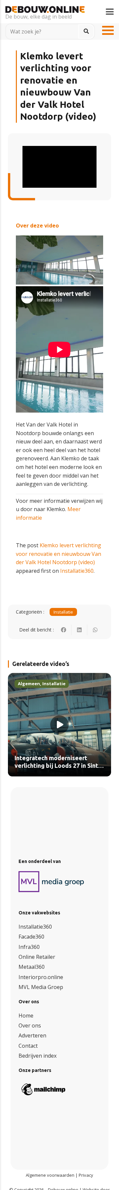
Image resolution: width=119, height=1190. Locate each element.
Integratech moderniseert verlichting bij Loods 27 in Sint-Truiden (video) (57, 766)
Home (26, 1015)
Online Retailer (37, 956)
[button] (109, 12)
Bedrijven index (38, 1055)
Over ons (30, 1025)
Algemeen (29, 684)
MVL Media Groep (41, 987)
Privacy (86, 1175)
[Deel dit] (63, 630)
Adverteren (32, 1035)
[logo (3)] (52, 881)
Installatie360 (77, 570)
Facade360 (31, 936)
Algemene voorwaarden (50, 1175)
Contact (28, 1045)
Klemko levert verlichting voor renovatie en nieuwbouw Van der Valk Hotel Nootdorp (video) (58, 554)
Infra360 (29, 947)
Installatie (63, 612)
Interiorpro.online (41, 977)
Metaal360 (32, 966)
